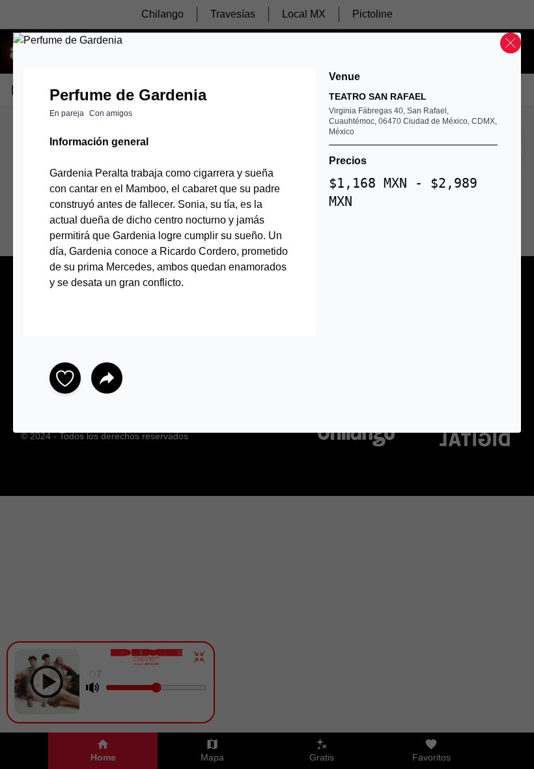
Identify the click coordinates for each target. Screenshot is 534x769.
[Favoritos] (65, 378)
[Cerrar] (510, 43)
